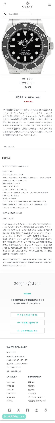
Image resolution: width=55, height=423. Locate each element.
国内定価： (20, 97)
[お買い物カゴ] (5, 5)
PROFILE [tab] (6, 158)
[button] (49, 4)
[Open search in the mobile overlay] (16, 14)
